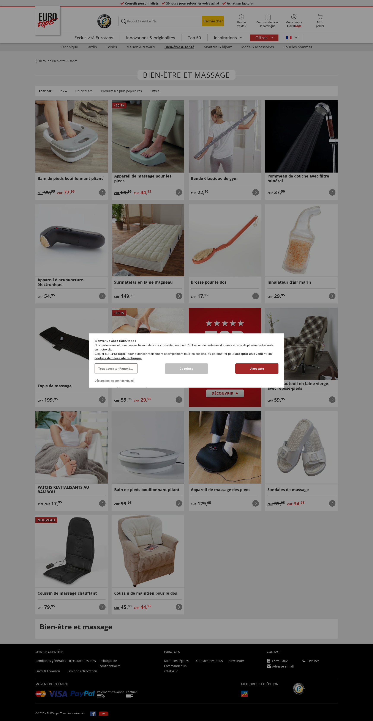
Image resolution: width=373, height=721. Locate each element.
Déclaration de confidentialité (114, 380)
